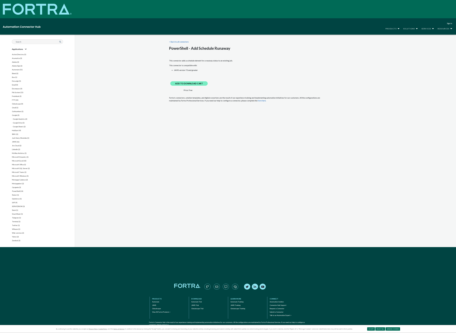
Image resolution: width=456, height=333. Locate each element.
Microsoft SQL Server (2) (21, 168)
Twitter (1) (16, 225)
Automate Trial (196, 302)
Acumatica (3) (17, 58)
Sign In (449, 23)
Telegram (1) (16, 218)
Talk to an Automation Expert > (280, 315)
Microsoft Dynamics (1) (20, 157)
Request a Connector (277, 309)
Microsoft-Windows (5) (20, 176)
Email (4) (15, 85)
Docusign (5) (16, 81)
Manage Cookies (393, 329)
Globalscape (156, 309)
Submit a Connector (276, 312)
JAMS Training (235, 305)
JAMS (154, 305)
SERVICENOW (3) (18, 206)
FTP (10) (15, 100)
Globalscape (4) (17, 104)
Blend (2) (15, 73)
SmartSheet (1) (17, 214)
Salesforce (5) (17, 199)
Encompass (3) (17, 89)
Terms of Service (118, 329)
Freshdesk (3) (16, 96)
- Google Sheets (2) (19, 127)
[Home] (21, 26)
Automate (155, 302)
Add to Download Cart (189, 83)
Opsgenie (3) (16, 187)
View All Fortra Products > (161, 312)
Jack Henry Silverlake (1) (20, 138)
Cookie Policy (102, 329)
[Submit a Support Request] (235, 289)
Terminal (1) (16, 222)
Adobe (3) (15, 62)
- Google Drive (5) (18, 123)
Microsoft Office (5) (19, 165)
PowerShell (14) (17, 191)
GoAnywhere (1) (17, 111)
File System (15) (17, 92)
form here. (262, 100)
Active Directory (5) (19, 54)
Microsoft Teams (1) (19, 172)
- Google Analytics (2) (19, 119)
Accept (371, 329)
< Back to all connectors (179, 42)
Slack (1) (15, 210)
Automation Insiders (277, 302)
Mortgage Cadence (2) (20, 180)
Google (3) (15, 115)
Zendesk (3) (16, 241)
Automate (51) (17, 70)
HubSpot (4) (16, 130)
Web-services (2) (18, 233)
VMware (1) (16, 229)
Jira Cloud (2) (16, 146)
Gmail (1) (15, 108)
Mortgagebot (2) (18, 184)
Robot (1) (15, 195)
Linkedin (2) (16, 149)
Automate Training (236, 302)
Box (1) (14, 77)
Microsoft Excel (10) (19, 161)
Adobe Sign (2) (17, 66)
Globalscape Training (237, 309)
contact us (165, 325)
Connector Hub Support (278, 305)
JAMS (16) (15, 142)
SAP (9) (14, 203)
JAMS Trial (195, 305)
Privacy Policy (93, 329)
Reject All (380, 329)
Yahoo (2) (15, 237)
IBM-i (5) (15, 134)
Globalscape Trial (197, 309)
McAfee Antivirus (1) (19, 153)
